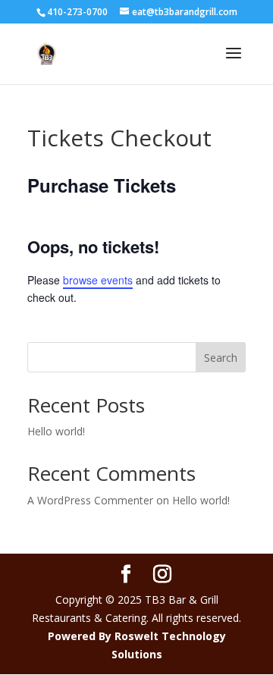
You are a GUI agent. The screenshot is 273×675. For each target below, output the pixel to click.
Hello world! (56, 431)
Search (220, 357)
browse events (98, 279)
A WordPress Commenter (90, 500)
